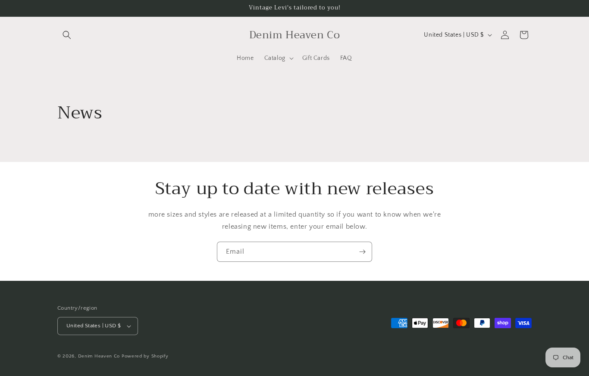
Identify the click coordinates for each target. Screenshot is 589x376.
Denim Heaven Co (99, 356)
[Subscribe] (362, 252)
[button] (66, 34)
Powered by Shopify (145, 356)
